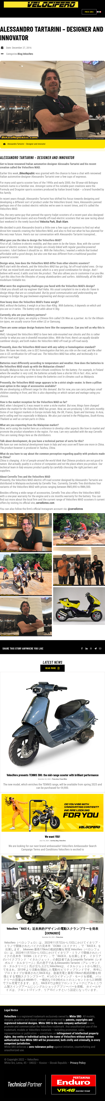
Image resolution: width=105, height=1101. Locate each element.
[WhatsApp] (91, 648)
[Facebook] (82, 648)
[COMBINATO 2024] (52, 1071)
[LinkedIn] (86, 648)
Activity (52, 841)
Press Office (63, 779)
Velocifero (28, 53)
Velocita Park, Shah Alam (54, 221)
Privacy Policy (78, 1062)
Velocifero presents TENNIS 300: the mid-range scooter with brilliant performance (52, 775)
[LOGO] (41, 2)
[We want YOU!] (52, 813)
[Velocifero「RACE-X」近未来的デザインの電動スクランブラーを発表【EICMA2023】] (52, 890)
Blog (20, 53)
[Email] (100, 648)
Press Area (55, 779)
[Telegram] (95, 648)
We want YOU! (52, 836)
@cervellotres (75, 508)
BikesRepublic (27, 173)
